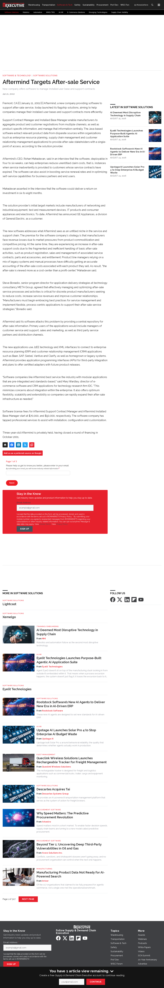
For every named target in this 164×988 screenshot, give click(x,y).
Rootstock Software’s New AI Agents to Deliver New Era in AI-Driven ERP (127, 151)
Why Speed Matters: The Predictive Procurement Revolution (63, 815)
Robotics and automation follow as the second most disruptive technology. (67, 644)
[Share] (11, 444)
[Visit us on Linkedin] (127, 599)
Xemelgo (9, 617)
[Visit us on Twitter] (120, 599)
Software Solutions (45, 75)
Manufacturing (44, 869)
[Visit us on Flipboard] (134, 599)
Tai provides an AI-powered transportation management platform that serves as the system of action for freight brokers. (71, 799)
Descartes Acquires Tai (53, 789)
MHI (44, 638)
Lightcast (9, 604)
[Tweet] (25, 444)
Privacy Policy (62, 524)
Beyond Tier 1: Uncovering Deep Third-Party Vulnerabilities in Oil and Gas (69, 846)
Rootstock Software (52, 710)
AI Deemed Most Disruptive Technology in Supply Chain (125, 114)
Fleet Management (46, 754)
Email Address (24, 503)
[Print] (5, 444)
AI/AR (39, 654)
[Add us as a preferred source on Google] (31, 444)
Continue (95, 982)
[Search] (152, 4)
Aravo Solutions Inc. (52, 853)
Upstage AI (48, 738)
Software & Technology (17, 75)
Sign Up (24, 529)
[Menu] (158, 4)
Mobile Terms (45, 524)
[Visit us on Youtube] (141, 599)
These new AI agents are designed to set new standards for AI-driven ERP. (70, 716)
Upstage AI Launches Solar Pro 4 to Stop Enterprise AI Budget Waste (127, 169)
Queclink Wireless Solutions (56, 767)
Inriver (45, 881)
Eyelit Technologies (52, 666)
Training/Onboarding (48, 626)
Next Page (28, 899)
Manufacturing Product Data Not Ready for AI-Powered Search (71, 874)
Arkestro (46, 822)
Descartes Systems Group (55, 794)
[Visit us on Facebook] (112, 599)
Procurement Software (49, 810)
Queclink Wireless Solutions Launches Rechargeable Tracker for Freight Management (72, 760)
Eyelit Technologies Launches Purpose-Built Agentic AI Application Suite (126, 133)
